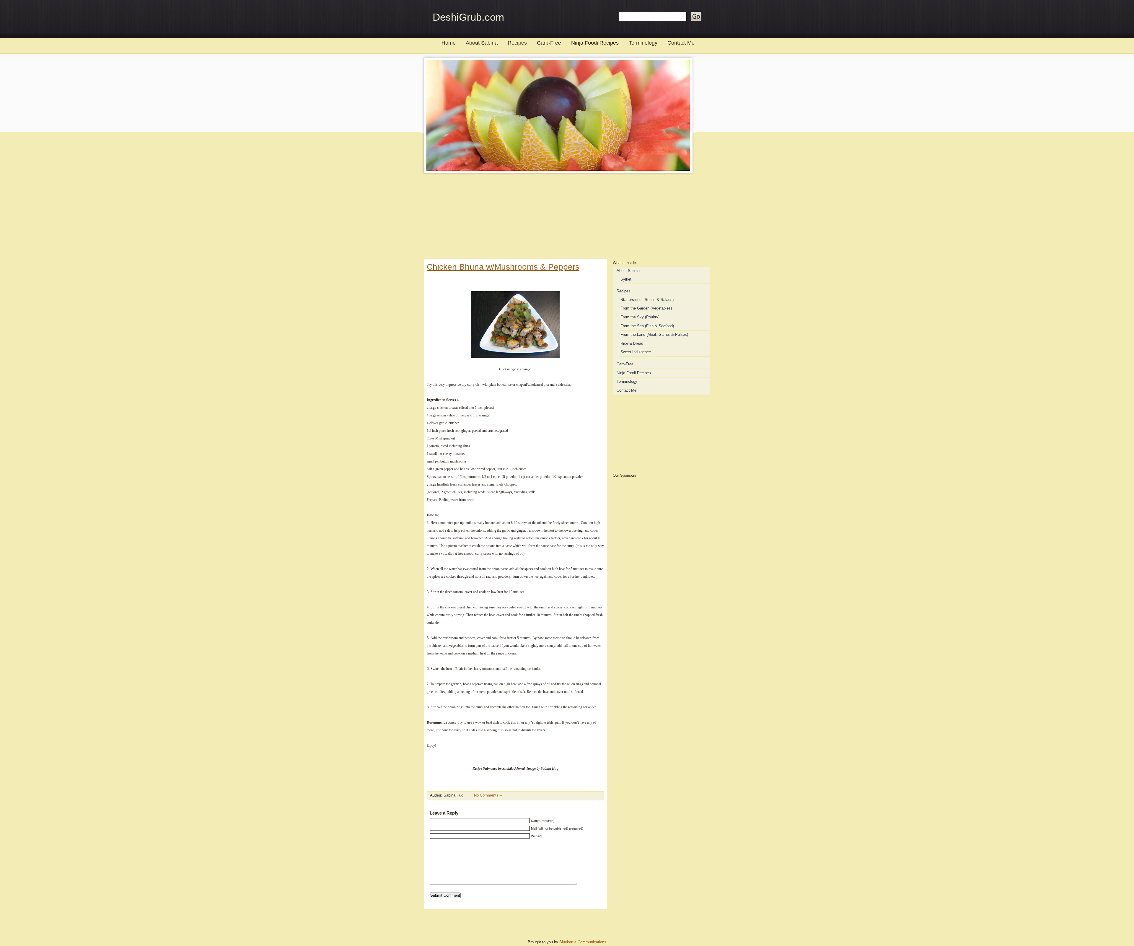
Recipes (517, 43)
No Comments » (488, 795)
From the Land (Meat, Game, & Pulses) (654, 334)
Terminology (643, 43)
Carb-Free (549, 43)
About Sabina (482, 43)
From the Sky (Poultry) (639, 317)
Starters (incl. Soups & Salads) (647, 299)
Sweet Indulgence (635, 352)
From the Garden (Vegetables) (646, 308)
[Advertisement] (567, 217)
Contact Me (681, 43)
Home (448, 43)
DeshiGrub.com (468, 17)
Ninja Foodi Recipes (595, 43)
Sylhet (625, 279)
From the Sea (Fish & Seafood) (647, 326)
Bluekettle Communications (582, 942)
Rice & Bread (631, 343)
